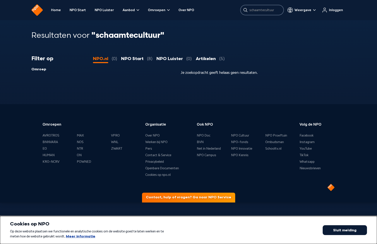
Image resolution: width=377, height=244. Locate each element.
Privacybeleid (154, 161)
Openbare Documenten (162, 168)
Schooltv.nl (273, 148)
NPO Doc (203, 135)
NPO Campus (206, 155)
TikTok (304, 155)
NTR (80, 148)
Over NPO (186, 10)
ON (79, 155)
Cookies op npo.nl (158, 175)
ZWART (116, 148)
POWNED (84, 161)
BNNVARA (50, 142)
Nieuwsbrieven (310, 168)
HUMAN (49, 155)
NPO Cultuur (240, 135)
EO (45, 148)
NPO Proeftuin (276, 135)
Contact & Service (158, 155)
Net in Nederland (209, 148)
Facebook (307, 135)
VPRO (115, 135)
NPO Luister (104, 10)
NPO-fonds (239, 142)
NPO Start (78, 10)
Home (56, 10)
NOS (80, 142)
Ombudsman (274, 142)
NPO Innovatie (241, 148)
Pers (148, 148)
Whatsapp (307, 161)
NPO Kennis (239, 155)
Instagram (307, 142)
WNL (114, 142)
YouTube (306, 148)
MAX (80, 135)
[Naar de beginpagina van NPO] (37, 10)
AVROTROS (51, 135)
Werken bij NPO (156, 142)
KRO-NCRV (51, 161)
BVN (200, 142)
